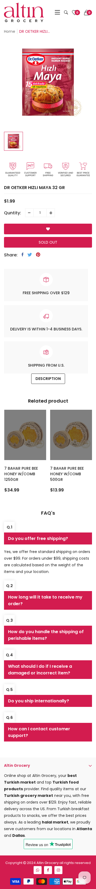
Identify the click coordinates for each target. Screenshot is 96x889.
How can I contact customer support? (39, 732)
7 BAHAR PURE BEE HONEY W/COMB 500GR (67, 474)
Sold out (48, 242)
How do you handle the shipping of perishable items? (46, 635)
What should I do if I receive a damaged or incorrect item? (40, 669)
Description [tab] (48, 378)
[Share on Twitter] (29, 254)
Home (9, 31)
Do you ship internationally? (38, 701)
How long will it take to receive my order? (45, 600)
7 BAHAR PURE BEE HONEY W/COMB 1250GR (21, 474)
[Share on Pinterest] (38, 254)
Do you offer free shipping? (38, 538)
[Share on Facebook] (22, 254)
